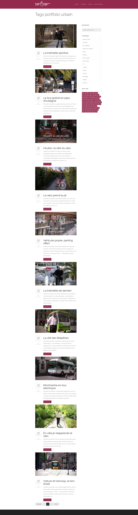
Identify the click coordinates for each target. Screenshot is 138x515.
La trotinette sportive (55, 52)
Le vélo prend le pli (54, 195)
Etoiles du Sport (86, 39)
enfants (93, 102)
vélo (87, 111)
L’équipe (84, 79)
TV (83, 64)
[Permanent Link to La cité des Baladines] (56, 332)
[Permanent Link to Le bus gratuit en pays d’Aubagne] (56, 92)
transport (92, 109)
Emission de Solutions (88, 48)
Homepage (85, 76)
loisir (100, 104)
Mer (88, 105)
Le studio (83, 4)
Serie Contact (86, 61)
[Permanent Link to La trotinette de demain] (56, 285)
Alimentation (90, 92)
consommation (85, 100)
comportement (96, 98)
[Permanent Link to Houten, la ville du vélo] (56, 142)
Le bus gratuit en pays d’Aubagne (56, 99)
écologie (90, 111)
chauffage (84, 98)
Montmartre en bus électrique (54, 387)
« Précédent (39, 504)
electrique (84, 102)
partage (89, 107)
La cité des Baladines (56, 337)
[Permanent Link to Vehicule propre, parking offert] (56, 235)
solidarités (84, 109)
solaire (98, 107)
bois (92, 96)
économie (95, 111)
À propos (85, 82)
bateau (97, 94)
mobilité (95, 105)
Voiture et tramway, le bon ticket (59, 482)
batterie (83, 96)
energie (89, 102)
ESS (96, 102)
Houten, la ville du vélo (57, 148)
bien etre (88, 96)
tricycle (96, 109)
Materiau (84, 105)
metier (91, 105)
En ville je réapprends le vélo (57, 434)
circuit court (89, 98)
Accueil (77, 4)
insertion (94, 104)
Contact (84, 70)
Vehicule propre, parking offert (58, 242)
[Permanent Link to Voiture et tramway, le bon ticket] (56, 475)
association (84, 94)
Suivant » (56, 504)
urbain (83, 111)
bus (95, 96)
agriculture (84, 92)
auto (89, 94)
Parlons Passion (86, 58)
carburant (98, 96)
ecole (99, 100)
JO (97, 104)
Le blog (90, 4)
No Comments (38, 59)
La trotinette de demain (57, 290)
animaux (95, 92)
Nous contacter (98, 4)
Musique (85, 54)
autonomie (93, 94)
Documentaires (86, 45)
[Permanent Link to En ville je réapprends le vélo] (56, 427)
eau (90, 100)
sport (88, 109)
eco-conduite (94, 100)
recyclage (93, 107)
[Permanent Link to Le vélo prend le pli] (56, 190)
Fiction (84, 51)
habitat (100, 102)
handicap (84, 104)
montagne (84, 107)
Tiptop (38, 153)
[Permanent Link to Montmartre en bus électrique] (56, 379)
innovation (89, 104)
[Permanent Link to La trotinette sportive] (56, 47)
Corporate (85, 42)
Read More (47, 66)
